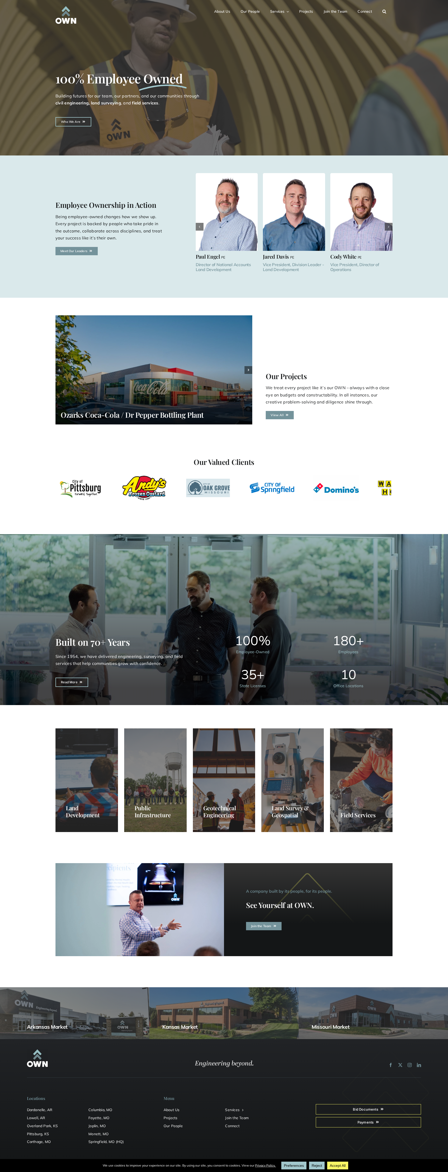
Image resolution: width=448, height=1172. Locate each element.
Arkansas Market (47, 1027)
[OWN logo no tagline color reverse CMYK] (65, 8)
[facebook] (391, 1065)
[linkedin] (419, 1065)
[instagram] (410, 1065)
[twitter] (400, 1065)
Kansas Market (180, 1027)
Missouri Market (331, 1027)
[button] (387, 10)
